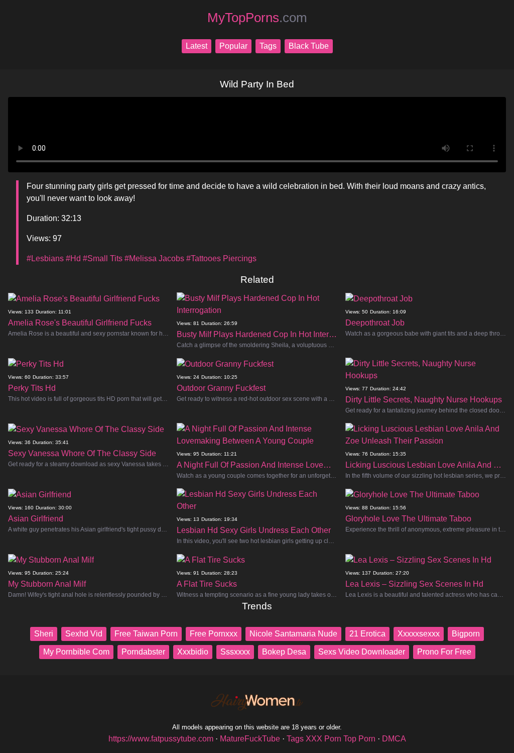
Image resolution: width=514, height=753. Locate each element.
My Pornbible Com (76, 652)
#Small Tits (102, 258)
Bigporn (466, 633)
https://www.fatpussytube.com (160, 738)
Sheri (43, 633)
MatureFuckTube (250, 738)
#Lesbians (45, 258)
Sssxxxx (235, 652)
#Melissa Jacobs (154, 258)
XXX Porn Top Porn (340, 738)
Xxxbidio (192, 652)
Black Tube (309, 46)
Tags (268, 46)
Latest (196, 46)
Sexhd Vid (83, 633)
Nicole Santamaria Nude (293, 633)
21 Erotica (367, 633)
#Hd (73, 258)
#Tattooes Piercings (221, 258)
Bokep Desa (284, 652)
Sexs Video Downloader (361, 652)
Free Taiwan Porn (146, 633)
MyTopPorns (257, 18)
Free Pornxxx (213, 633)
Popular (233, 46)
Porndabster (143, 652)
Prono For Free (444, 652)
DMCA (394, 738)
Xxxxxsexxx (419, 633)
